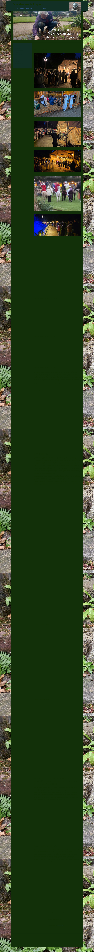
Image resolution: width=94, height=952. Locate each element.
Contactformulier (19, 63)
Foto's (16, 59)
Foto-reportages (19, 57)
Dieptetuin (17, 54)
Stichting (17, 61)
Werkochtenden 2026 (20, 46)
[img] (75, 6)
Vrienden (17, 52)
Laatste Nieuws (19, 50)
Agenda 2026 (18, 48)
